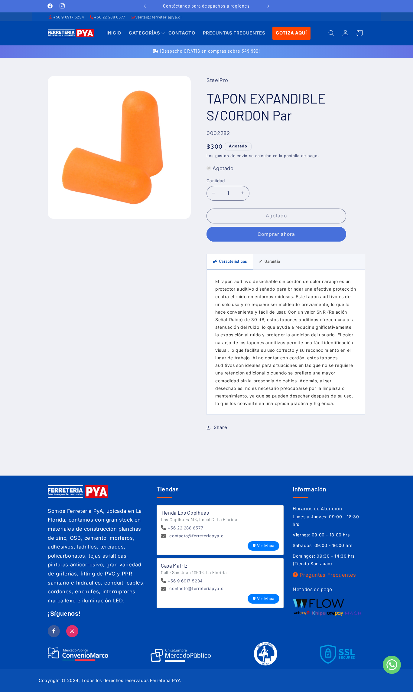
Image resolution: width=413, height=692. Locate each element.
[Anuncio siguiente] (268, 6)
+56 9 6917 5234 (68, 17)
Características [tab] (230, 261)
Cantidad (216, 180)
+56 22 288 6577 (109, 17)
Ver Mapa (265, 545)
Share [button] (220, 427)
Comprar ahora (276, 234)
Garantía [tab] (269, 261)
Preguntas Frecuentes (327, 575)
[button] (144, 33)
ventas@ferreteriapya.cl (158, 17)
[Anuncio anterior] (144, 6)
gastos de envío (231, 155)
